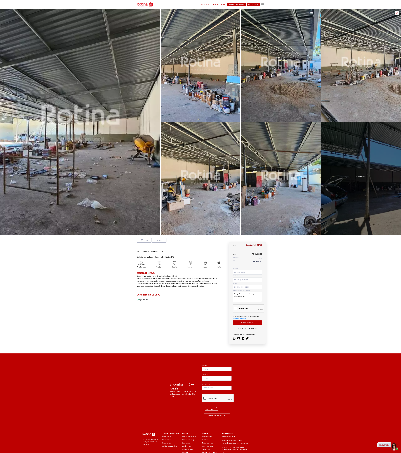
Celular (235, 283)
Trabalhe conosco (208, 443)
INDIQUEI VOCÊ (205, 4)
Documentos (166, 443)
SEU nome (236, 268)
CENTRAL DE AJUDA (219, 4)
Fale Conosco (166, 440)
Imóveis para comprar (189, 437)
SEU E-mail (236, 276)
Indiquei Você (206, 449)
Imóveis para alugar (188, 440)
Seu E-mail (205, 374)
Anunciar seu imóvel (188, 449)
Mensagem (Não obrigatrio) (241, 290)
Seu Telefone (206, 384)
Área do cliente (207, 437)
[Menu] (262, 4)
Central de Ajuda (207, 446)
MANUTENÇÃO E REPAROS (236, 4)
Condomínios (186, 446)
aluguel (146, 251)
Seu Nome (205, 365)
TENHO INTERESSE (247, 322)
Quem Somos (166, 437)
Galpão (154, 251)
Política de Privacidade (239, 318)
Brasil (161, 251)
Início (139, 251)
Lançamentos (186, 443)
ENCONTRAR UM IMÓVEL (216, 416)
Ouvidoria (205, 440)
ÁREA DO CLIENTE (253, 4)
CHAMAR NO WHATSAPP (248, 329)
